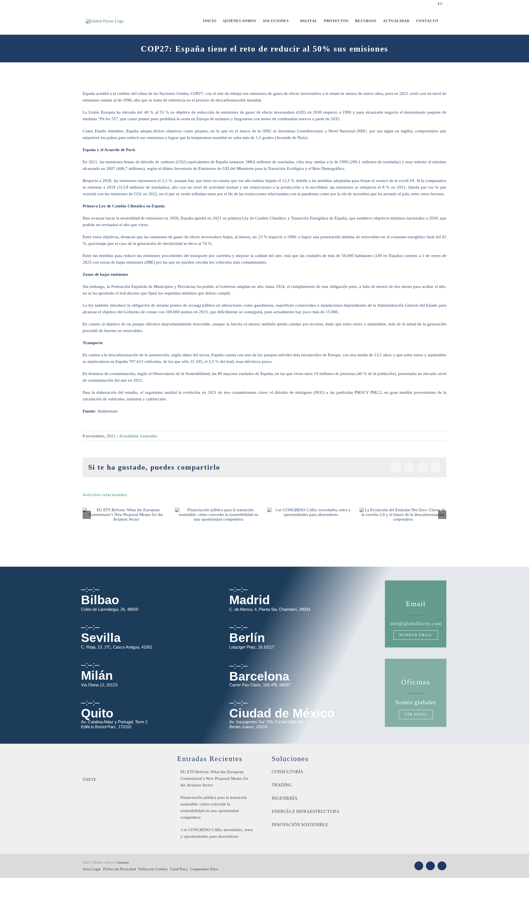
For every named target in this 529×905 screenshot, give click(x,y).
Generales (148, 436)
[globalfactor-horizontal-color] (117, 756)
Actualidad (128, 436)
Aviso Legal (92, 869)
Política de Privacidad (119, 869)
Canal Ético (179, 869)
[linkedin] (442, 865)
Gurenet (123, 862)
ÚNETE (89, 779)
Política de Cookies (153, 869)
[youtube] (430, 865)
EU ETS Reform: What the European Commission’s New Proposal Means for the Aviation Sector (214, 778)
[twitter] (418, 865)
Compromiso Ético (204, 869)
